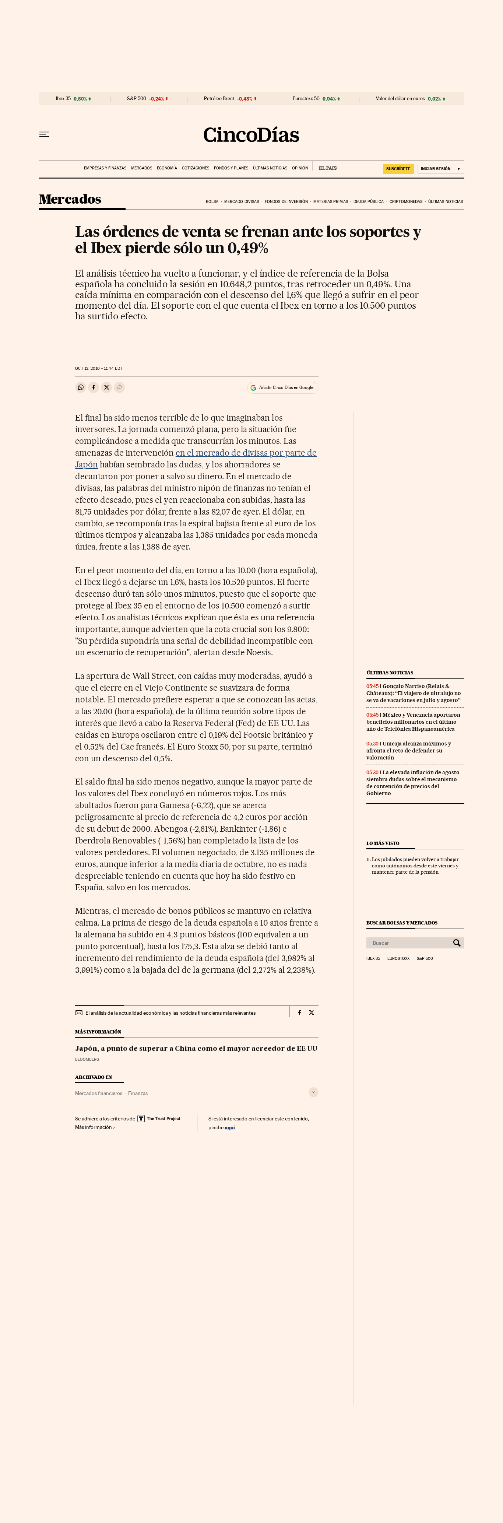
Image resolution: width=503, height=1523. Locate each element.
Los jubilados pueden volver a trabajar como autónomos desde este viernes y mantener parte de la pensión (415, 865)
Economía (167, 168)
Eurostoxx (398, 959)
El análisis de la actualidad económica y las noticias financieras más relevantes (170, 1013)
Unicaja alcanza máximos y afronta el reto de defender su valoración (408, 750)
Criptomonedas (406, 201)
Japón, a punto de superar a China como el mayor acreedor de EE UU (196, 1049)
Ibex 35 (63, 98)
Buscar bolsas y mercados (401, 923)
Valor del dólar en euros (400, 98)
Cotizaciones (195, 168)
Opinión (300, 168)
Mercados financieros (98, 1093)
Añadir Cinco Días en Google (286, 387)
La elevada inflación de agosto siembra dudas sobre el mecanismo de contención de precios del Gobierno (413, 783)
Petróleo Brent (219, 98)
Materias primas (330, 201)
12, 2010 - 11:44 (98, 368)
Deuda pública (368, 201)
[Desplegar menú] (44, 134)
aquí (230, 1127)
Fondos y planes (231, 168)
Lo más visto (383, 843)
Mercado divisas (241, 201)
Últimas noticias (270, 168)
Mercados (141, 168)
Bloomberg (87, 1059)
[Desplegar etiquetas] (314, 1092)
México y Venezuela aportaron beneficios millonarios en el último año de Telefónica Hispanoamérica (413, 722)
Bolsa (212, 201)
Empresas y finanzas (105, 168)
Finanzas (138, 1093)
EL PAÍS (325, 166)
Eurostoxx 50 (306, 98)
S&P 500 (136, 98)
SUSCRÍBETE (398, 168)
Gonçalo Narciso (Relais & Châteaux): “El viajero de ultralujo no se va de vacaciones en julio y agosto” (413, 693)
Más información (93, 1127)
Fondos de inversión (286, 201)
